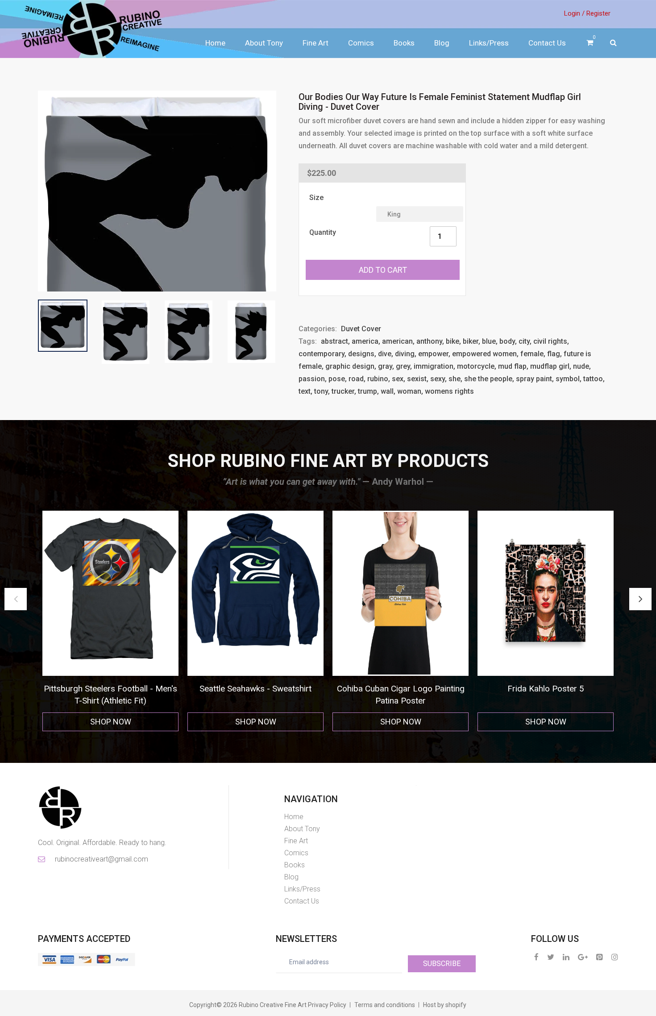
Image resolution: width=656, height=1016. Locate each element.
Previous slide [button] (15, 599)
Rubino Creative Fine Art (273, 1004)
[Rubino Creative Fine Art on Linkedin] (566, 957)
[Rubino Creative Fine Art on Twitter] (550, 957)
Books (404, 42)
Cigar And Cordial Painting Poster (545, 688)
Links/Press (489, 42)
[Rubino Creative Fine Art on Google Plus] (583, 957)
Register (598, 13)
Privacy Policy (327, 1004)
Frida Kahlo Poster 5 (400, 688)
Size (316, 197)
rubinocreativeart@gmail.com (101, 859)
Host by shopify (444, 1004)
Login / (574, 13)
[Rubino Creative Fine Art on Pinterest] (599, 957)
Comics (361, 42)
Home (215, 42)
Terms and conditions (384, 1004)
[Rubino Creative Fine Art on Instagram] (614, 957)
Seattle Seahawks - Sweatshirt (110, 688)
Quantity (322, 232)
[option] (110, 621)
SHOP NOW (110, 721)
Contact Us (547, 42)
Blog (441, 42)
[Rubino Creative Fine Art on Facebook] (536, 957)
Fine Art (315, 42)
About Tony (264, 42)
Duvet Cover (361, 329)
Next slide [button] (640, 599)
